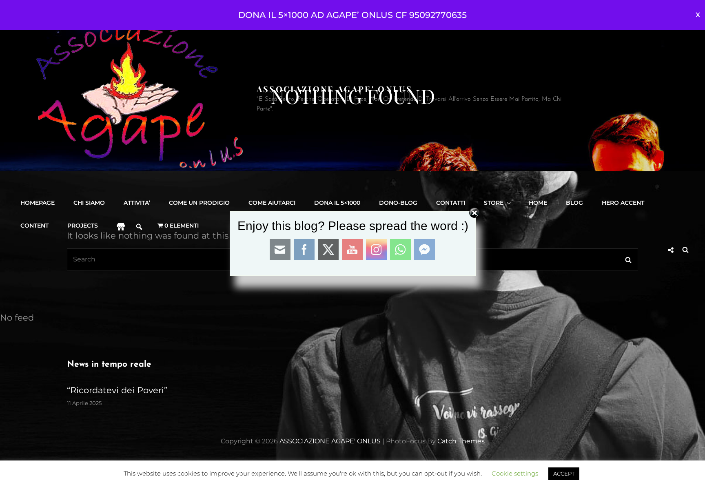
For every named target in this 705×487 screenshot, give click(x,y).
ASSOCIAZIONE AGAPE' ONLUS (334, 88)
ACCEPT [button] (563, 473)
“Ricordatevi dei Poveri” (117, 390)
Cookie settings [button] (515, 473)
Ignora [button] (698, 15)
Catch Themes (461, 441)
